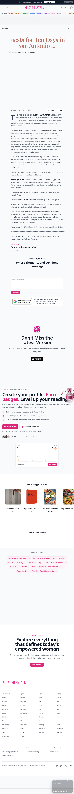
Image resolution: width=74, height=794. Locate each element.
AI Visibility (29, 748)
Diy (64, 13)
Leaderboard (20, 464)
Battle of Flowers (40, 141)
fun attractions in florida (27, 571)
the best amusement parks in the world (49, 558)
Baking (59, 694)
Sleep (22, 728)
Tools (22, 736)
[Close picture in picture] (53, 781)
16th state (32, 562)
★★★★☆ (68, 29)
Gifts (40, 709)
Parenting (5, 725)
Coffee (17, 251)
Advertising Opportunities (10, 752)
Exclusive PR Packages (33, 752)
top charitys (43, 562)
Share (60, 110)
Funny (59, 705)
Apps (22, 694)
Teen (3, 732)
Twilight (41, 732)
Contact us (5, 748)
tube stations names (48, 571)
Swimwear (60, 728)
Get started (52, 464)
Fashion (4, 705)
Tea (12, 251)
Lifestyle (4, 13)
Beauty (11, 13)
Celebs (59, 698)
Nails (40, 721)
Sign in (39, 431)
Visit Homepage (37, 665)
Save (52, 110)
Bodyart (22, 698)
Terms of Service (7, 756)
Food (40, 705)
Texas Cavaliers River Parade (21, 192)
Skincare (5, 728)
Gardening (23, 709)
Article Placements (56, 748)
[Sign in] (71, 7)
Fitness (22, 705)
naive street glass (58, 562)
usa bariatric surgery (16, 562)
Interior (41, 713)
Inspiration (18, 13)
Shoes (59, 725)
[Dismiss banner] (60, 299)
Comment (15, 292)
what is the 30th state (19, 567)
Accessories (46, 13)
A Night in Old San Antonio (20, 204)
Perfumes (23, 725)
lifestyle (5, 29)
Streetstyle (42, 728)
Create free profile (10, 427)
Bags (53, 13)
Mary (14, 110)
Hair (58, 709)
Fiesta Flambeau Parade (19, 200)
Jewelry (59, 713)
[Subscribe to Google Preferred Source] (22, 301)
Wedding (60, 732)
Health (4, 713)
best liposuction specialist (19, 558)
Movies (39, 13)
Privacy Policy (54, 752)
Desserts (25, 13)
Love (21, 717)
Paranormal (60, 721)
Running (32, 13)
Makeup (41, 717)
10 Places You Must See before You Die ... (47, 567)
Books (69, 13)
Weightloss (5, 736)
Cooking (59, 13)
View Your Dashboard (32, 427)
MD (29, 110)
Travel (22, 732)
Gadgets (5, 709)
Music (22, 721)
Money (59, 717)
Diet (40, 701)
